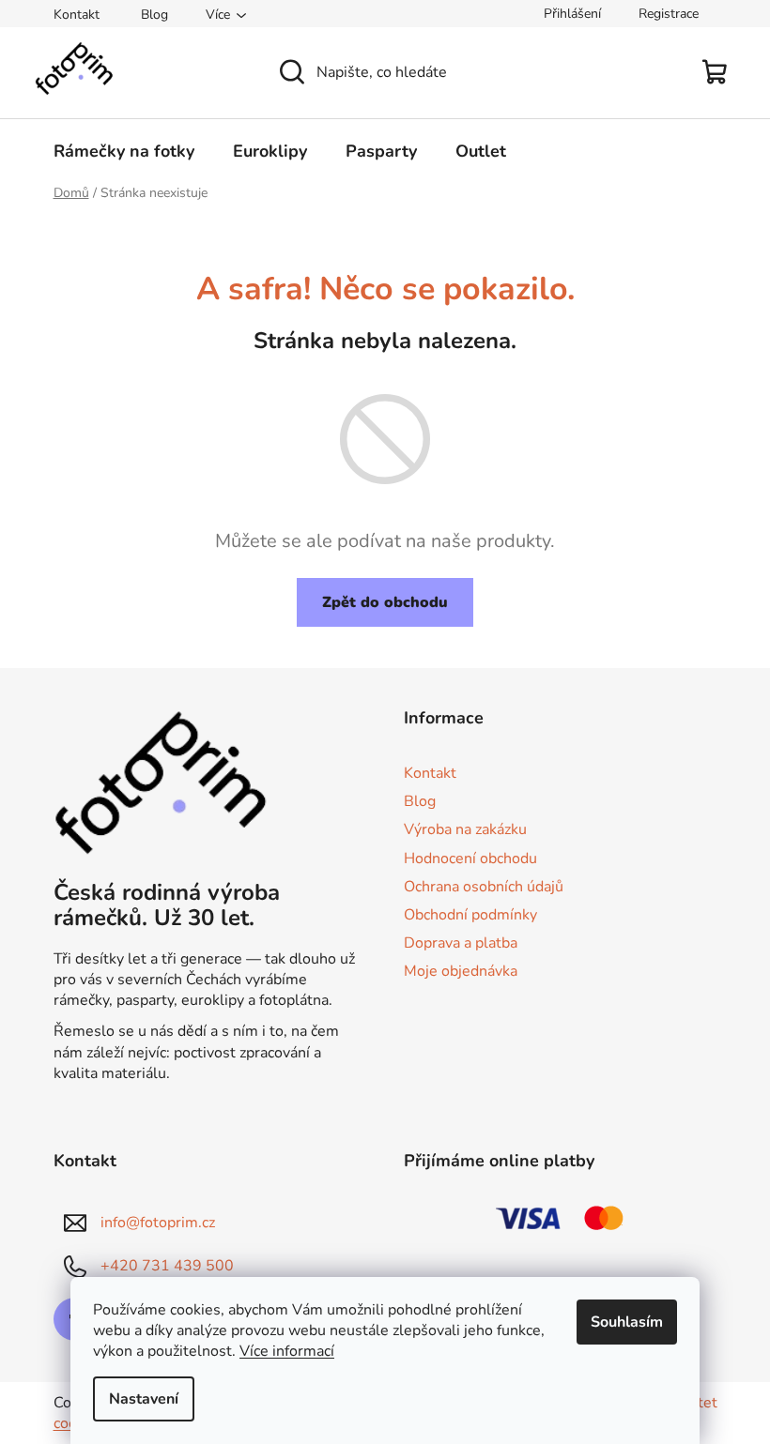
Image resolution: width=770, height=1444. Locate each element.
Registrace (669, 14)
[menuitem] (124, 151)
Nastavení (143, 1399)
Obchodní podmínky (470, 914)
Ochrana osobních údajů (483, 886)
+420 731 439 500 (167, 1264)
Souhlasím (627, 1322)
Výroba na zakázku (465, 829)
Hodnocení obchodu (470, 858)
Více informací (286, 1351)
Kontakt (77, 14)
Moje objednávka (460, 971)
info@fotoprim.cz (157, 1221)
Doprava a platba (460, 943)
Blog (154, 14)
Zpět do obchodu (385, 602)
